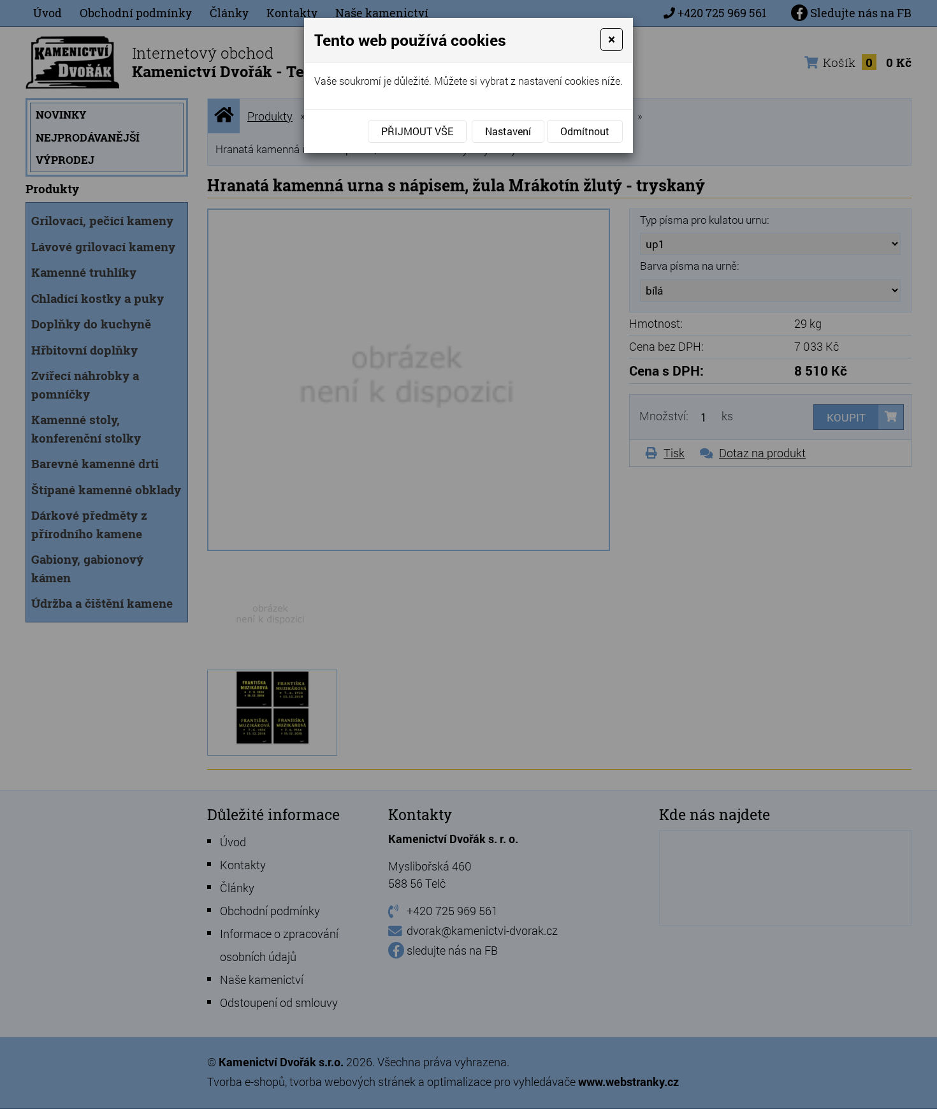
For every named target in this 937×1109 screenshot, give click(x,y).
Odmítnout (584, 131)
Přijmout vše (417, 131)
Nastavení (508, 131)
